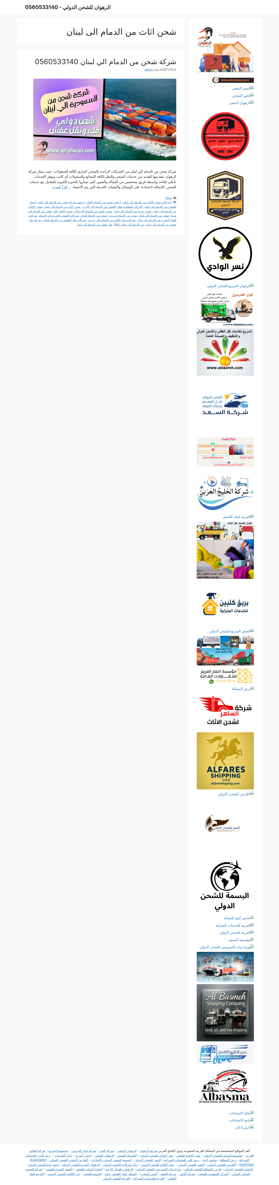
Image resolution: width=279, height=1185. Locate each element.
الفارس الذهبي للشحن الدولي (69, 1160)
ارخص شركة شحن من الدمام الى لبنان (61, 202)
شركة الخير (106, 1151)
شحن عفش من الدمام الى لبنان (93, 211)
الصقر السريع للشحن (59, 1169)
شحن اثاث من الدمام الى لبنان (62, 206)
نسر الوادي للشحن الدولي (156, 1155)
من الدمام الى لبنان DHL (129, 224)
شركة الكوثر (187, 1174)
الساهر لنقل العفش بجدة (121, 1174)
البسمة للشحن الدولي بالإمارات (111, 1160)
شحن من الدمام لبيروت (123, 215)
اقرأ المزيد (59, 187)
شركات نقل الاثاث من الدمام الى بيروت (112, 220)
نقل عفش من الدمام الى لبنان (95, 224)
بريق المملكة (228, 1160)
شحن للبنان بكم (63, 211)
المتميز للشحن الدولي (238, 1169)
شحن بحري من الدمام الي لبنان (133, 211)
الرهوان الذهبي (126, 1151)
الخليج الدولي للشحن (89, 1169)
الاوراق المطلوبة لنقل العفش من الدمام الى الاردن (112, 206)
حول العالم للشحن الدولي (157, 1165)
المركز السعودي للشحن (213, 1174)
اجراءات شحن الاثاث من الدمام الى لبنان (147, 202)
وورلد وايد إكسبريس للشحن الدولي (158, 1169)
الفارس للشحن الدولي (221, 1165)
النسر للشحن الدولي (148, 1160)
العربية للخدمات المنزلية (149, 1178)
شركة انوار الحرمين (83, 1151)
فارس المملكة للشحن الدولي (202, 1169)
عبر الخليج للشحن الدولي (63, 1174)
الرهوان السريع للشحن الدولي (80, 1165)
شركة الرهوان (148, 1151)
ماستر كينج (209, 1160)
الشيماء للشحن (127, 1155)
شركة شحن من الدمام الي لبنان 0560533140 (105, 61)
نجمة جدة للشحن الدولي (43, 1165)
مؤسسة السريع (58, 1151)
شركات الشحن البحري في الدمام (59, 215)
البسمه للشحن (92, 1174)
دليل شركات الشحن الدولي (120, 1165)
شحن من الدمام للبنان (93, 215)
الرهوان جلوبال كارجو (119, 1169)
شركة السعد (168, 1174)
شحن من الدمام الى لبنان (154, 215)
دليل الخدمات (63, 1155)
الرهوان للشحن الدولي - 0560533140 (68, 7)
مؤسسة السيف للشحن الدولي (222, 1155)
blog (168, 198)
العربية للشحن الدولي (116, 1178)
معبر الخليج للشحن (188, 1155)
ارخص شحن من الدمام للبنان (103, 202)
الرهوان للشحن (104, 1155)
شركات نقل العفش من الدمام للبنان (64, 220)
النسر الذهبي (149, 1174)
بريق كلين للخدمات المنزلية (181, 1160)
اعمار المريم (83, 1155)
